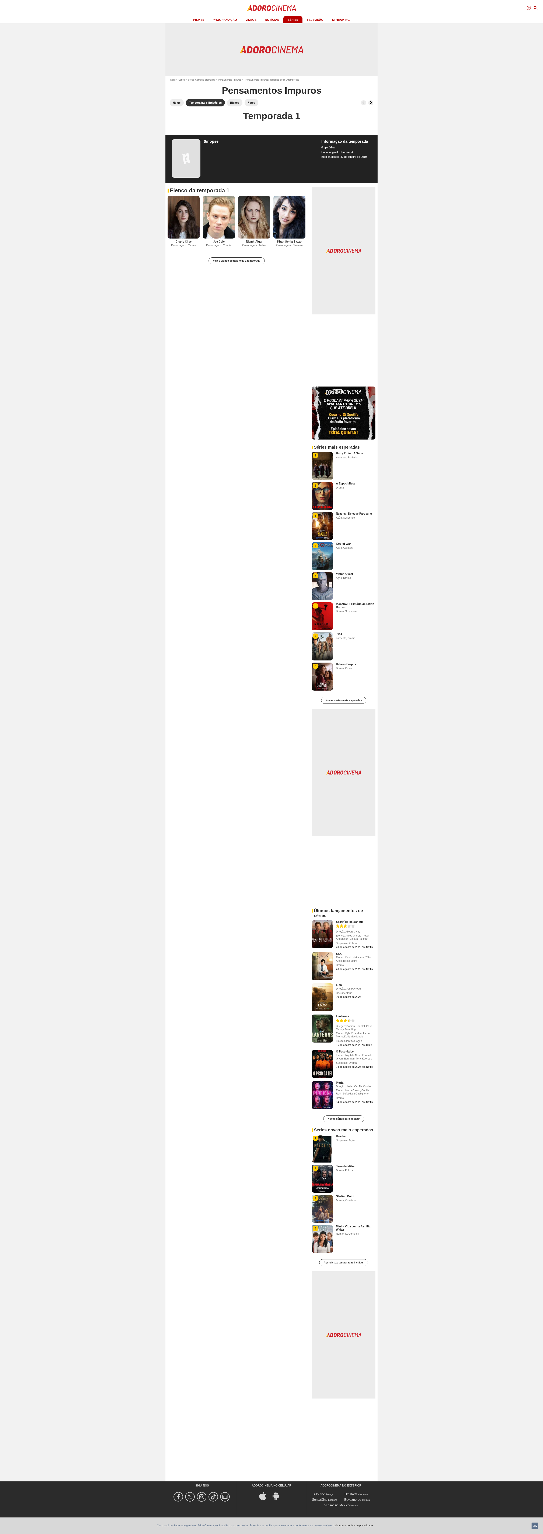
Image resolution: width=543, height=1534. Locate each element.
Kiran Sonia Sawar (289, 241)
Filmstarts (350, 1494)
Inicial (172, 79)
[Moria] (322, 1095)
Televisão (315, 19)
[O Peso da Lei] (322, 1064)
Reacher (341, 1136)
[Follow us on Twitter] (190, 1497)
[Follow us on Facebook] (179, 1497)
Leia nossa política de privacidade (353, 1525)
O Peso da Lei (345, 1051)
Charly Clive (184, 241)
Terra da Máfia (345, 1166)
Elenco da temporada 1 (199, 190)
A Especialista (345, 483)
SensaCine (319, 1499)
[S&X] (322, 966)
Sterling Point (345, 1196)
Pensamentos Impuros (229, 79)
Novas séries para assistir (344, 1118)
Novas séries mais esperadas (344, 700)
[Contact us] (225, 1497)
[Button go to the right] (370, 102)
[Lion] (322, 997)
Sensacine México (337, 1505)
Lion (339, 985)
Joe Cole (219, 241)
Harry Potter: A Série (349, 453)
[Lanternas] (322, 1029)
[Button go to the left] (363, 102)
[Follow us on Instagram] (202, 1497)
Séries (293, 19)
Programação (225, 19)
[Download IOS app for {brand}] (265, 1496)
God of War (343, 543)
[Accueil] (271, 8)
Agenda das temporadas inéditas (344, 1262)
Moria (339, 1082)
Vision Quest (344, 573)
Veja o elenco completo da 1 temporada (236, 260)
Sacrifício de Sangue (349, 921)
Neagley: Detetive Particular (354, 513)
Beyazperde (352, 1499)
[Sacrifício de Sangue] (322, 934)
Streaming (341, 19)
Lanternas (342, 1016)
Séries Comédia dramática (201, 79)
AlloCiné (319, 1494)
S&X (339, 953)
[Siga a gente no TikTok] (214, 1497)
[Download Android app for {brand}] (278, 1496)
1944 (339, 634)
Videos (250, 19)
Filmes (198, 19)
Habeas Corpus (346, 664)
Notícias (272, 19)
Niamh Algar (254, 241)
